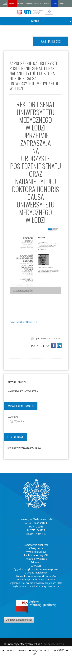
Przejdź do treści (40, 650)
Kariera (54, 3)
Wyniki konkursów (36, 551)
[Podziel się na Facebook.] (53, 346)
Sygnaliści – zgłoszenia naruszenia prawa (36, 569)
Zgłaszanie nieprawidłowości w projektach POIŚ (36, 583)
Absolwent (28, 3)
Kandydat (12, 3)
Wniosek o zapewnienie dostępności (36, 576)
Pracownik (46, 3)
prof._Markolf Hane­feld (23, 322)
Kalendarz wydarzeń (23, 391)
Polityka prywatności (36, 558)
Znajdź (61, 3)
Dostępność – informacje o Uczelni (36, 579)
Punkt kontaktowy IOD (36, 555)
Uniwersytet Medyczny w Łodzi (24, 644)
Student (20, 3)
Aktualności (16, 382)
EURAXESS (36, 565)
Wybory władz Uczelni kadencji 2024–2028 (36, 586)
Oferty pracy (36, 548)
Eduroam (36, 562)
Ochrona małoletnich (36, 572)
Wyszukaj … (14, 417)
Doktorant (37, 3)
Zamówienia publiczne (36, 545)
